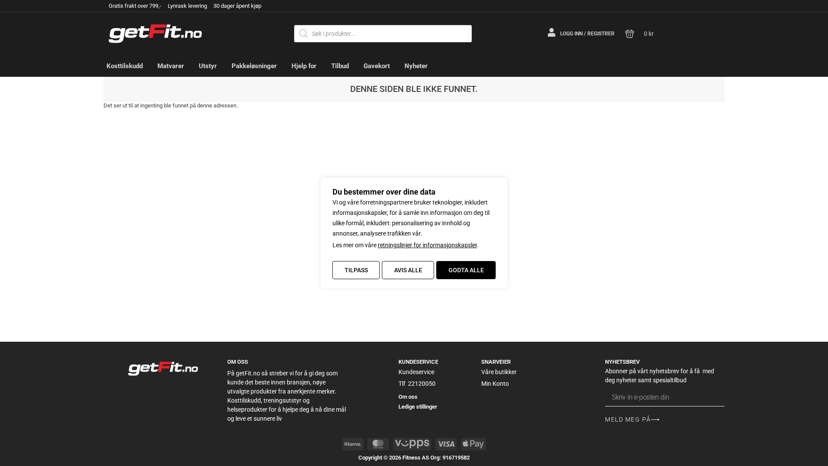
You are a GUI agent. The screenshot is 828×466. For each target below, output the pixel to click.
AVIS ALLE (408, 270)
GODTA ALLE (466, 270)
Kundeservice (416, 371)
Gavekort (377, 66)
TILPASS (356, 270)
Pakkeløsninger (254, 66)
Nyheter (416, 66)
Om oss (407, 397)
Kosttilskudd (125, 66)
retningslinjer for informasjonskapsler (427, 245)
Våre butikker (499, 371)
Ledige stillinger (417, 406)
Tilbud (340, 66)
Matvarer (170, 66)
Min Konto (495, 383)
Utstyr (208, 66)
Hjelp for (304, 66)
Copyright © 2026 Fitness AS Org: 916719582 (414, 457)
